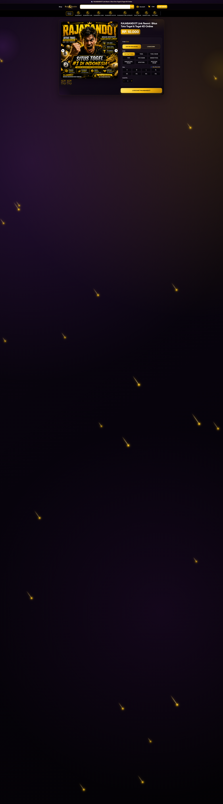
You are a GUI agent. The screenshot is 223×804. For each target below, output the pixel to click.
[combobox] (105, 7)
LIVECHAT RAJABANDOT (141, 90)
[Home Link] (71, 7)
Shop (60, 7)
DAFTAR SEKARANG (132, 46)
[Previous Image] (64, 51)
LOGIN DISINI (151, 46)
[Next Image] (115, 51)
